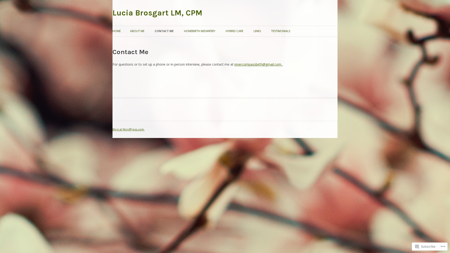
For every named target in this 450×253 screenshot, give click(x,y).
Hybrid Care (234, 31)
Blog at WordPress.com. (128, 129)
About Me (137, 31)
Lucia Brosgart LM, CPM (157, 13)
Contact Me (164, 31)
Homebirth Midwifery (199, 31)
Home (116, 31)
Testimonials (280, 31)
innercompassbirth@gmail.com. (258, 64)
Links (257, 31)
